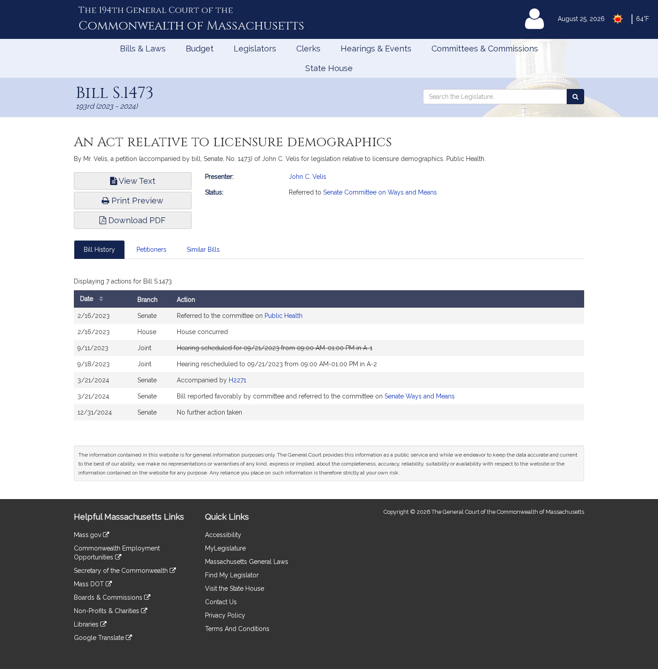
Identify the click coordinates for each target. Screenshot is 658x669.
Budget (200, 48)
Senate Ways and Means (420, 396)
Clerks (308, 48)
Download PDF (136, 220)
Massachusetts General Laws (246, 561)
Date (87, 298)
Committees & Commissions (485, 48)
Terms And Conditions (237, 628)
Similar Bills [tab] (203, 249)
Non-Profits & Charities (107, 610)
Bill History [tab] (99, 249)
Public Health (284, 315)
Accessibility (223, 534)
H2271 (237, 380)
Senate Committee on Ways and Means (380, 192)
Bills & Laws (143, 48)
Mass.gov (88, 534)
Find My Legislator (232, 575)
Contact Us (221, 601)
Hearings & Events (376, 48)
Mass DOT (90, 584)
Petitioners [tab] (152, 249)
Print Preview (136, 200)
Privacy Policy (225, 615)
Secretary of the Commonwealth (122, 570)
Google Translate (100, 637)
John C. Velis (307, 176)
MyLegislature (225, 548)
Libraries (87, 624)
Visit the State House (234, 588)
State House (329, 68)
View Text (136, 181)
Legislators (255, 48)
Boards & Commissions (109, 597)
